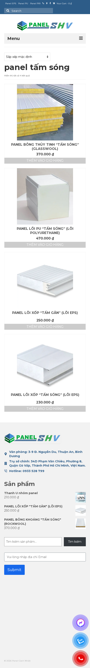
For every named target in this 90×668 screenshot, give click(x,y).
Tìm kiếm (74, 542)
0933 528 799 (33, 471)
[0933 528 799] (43, 3)
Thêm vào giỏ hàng (45, 161)
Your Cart (64, 3)
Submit (14, 569)
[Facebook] (50, 3)
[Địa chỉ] (47, 3)
